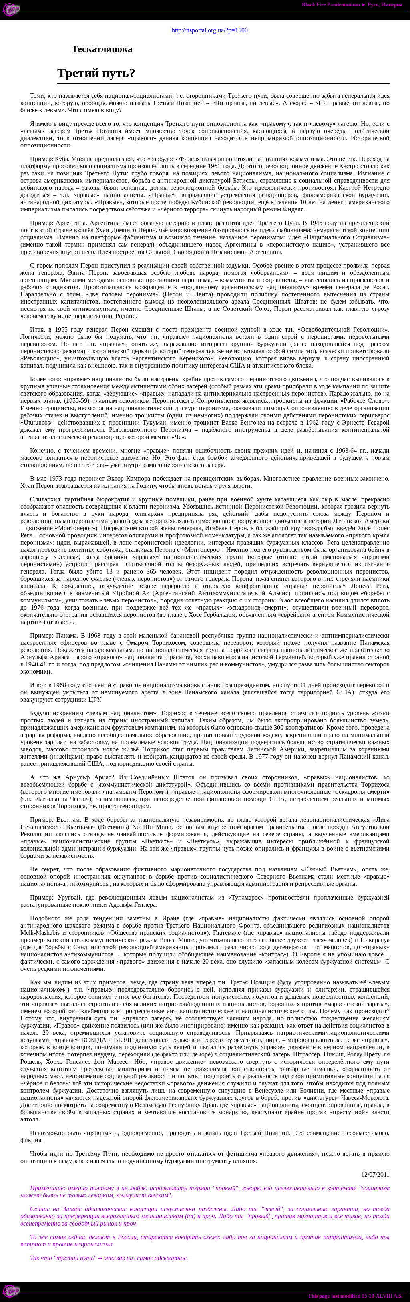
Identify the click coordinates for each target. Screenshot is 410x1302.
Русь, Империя (385, 5)
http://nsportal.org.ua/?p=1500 (210, 30)
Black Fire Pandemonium (331, 5)
